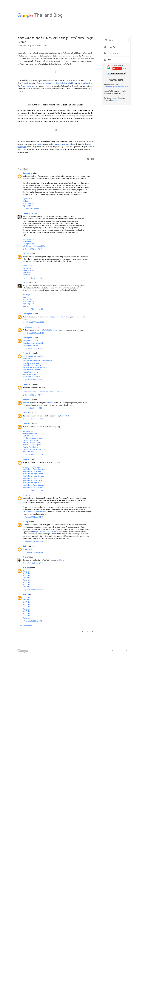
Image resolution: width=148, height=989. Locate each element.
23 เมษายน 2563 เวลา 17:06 (33, 455)
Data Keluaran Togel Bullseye (33, 485)
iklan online (27, 268)
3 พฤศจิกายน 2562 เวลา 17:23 (33, 333)
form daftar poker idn (30, 374)
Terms (128, 651)
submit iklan (27, 272)
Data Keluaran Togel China (32, 480)
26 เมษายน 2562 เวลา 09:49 (33, 309)
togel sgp (26, 297)
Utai (24, 557)
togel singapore (28, 203)
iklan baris (26, 275)
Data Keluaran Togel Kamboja (33, 476)
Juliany (25, 495)
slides (51, 392)
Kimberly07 (27, 413)
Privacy (122, 651)
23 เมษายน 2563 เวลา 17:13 (33, 490)
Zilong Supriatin (29, 213)
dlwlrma (26, 546)
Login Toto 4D (28, 436)
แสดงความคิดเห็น (26, 626)
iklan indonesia (28, 266)
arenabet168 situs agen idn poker (35, 367)
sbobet (25, 201)
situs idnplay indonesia (31, 363)
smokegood (27, 314)
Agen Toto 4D (65, 416)
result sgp (26, 295)
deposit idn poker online (31, 376)
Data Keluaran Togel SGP (32, 471)
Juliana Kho (27, 353)
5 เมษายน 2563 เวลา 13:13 (32, 408)
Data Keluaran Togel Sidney (33, 474)
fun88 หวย (60, 560)
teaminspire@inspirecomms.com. (116, 87)
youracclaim (27, 392)
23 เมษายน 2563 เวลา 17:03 (33, 419)
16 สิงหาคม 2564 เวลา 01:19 (33, 541)
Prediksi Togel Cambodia (32, 449)
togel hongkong (28, 299)
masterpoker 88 (28, 239)
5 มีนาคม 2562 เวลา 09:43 (32, 209)
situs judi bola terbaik (30, 345)
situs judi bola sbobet (30, 341)
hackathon (58, 392)
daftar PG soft (28, 549)
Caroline (26, 254)
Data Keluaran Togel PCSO (32, 483)
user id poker (27, 358)
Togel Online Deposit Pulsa (32, 438)
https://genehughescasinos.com (34, 512)
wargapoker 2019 (29, 244)
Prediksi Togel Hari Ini (30, 440)
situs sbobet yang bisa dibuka (33, 343)
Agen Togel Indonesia (30, 433)
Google (115, 651)
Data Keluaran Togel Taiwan (33, 478)
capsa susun (27, 199)
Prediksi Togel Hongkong (32, 442)
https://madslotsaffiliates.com (45, 532)
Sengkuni (26, 282)
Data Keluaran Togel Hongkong (34, 469)
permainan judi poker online (33, 356)
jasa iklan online (28, 270)
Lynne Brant (27, 384)
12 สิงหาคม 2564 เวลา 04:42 (33, 517)
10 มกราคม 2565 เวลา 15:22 (33, 552)
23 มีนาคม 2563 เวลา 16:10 (32, 395)
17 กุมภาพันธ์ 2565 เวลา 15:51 (33, 590)
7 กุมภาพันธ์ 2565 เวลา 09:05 (33, 563)
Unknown (26, 173)
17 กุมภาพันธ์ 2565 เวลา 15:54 (33, 621)
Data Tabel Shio (28, 452)
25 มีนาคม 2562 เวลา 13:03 (32, 249)
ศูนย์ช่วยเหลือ (115, 100)
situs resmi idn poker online (32, 370)
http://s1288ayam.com (50, 330)
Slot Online (27, 571)
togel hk (25, 306)
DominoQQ (27, 400)
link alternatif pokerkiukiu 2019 (34, 246)
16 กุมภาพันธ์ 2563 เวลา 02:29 (33, 348)
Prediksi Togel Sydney (31, 447)
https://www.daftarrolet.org (60, 317)
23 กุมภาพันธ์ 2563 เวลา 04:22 (33, 380)
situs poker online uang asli (32, 365)
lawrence (36, 392)
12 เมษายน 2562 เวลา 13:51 (33, 278)
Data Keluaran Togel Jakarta (33, 487)
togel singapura (28, 206)
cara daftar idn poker (30, 372)
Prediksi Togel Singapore (32, 445)
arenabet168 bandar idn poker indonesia (37, 361)
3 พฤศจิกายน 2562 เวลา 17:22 (33, 322)
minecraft (44, 392)
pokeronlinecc (28, 241)
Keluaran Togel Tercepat (31, 467)
